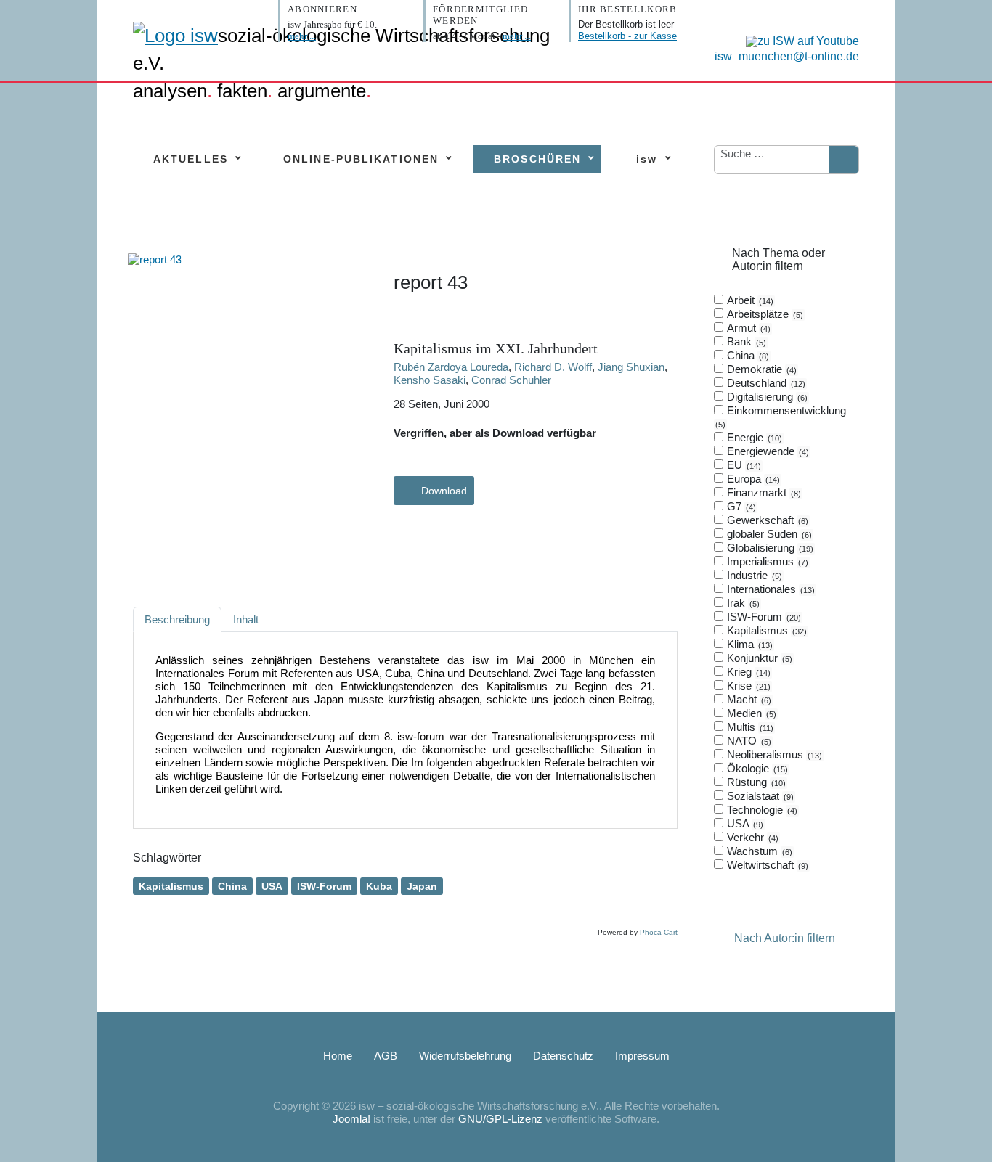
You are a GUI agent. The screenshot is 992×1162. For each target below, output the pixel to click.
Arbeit (749, 300)
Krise (747, 685)
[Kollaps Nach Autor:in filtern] (722, 938)
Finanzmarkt (762, 492)
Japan (422, 886)
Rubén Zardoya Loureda (451, 367)
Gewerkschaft (766, 520)
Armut (747, 328)
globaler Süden (768, 534)
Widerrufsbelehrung (465, 1056)
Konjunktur (758, 658)
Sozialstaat (759, 796)
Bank (745, 341)
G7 (740, 506)
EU (742, 465)
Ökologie (756, 768)
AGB (385, 1056)
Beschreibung (177, 619)
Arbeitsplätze (763, 314)
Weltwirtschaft (766, 865)
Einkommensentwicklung (782, 416)
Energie (753, 437)
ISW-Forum (324, 886)
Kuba (379, 886)
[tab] (786, 583)
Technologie (760, 809)
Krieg (747, 672)
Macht (747, 699)
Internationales (769, 589)
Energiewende (766, 451)
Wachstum (758, 851)
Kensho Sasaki (429, 380)
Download (444, 490)
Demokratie (760, 369)
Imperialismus (766, 561)
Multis (749, 727)
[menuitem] (190, 159)
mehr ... (302, 35)
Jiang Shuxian (631, 367)
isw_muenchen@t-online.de (787, 56)
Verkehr (751, 837)
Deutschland (764, 383)
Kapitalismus (171, 886)
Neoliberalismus (773, 754)
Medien (750, 713)
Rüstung (755, 782)
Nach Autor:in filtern (784, 938)
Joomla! (351, 1119)
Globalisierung (768, 547)
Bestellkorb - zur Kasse (627, 35)
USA (271, 886)
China (232, 886)
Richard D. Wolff (553, 367)
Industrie (753, 575)
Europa (752, 478)
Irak (742, 603)
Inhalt (246, 619)
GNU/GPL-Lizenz (500, 1119)
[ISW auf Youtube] (799, 40)
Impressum (642, 1056)
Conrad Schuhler (511, 380)
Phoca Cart (659, 932)
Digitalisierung (766, 396)
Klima (748, 644)
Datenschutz (563, 1056)
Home (337, 1056)
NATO (747, 741)
